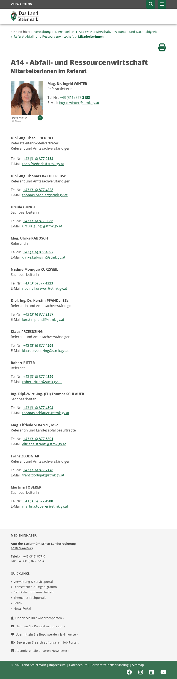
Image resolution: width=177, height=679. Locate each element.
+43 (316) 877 (75, 97)
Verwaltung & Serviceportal (33, 582)
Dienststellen (64, 32)
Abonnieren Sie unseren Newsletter (42, 651)
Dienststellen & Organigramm (35, 587)
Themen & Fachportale (30, 598)
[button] (150, 4)
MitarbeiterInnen (91, 36)
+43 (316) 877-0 (34, 556)
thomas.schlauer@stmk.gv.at (45, 413)
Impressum (57, 665)
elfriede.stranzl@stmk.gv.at (44, 444)
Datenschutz (78, 665)
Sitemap (138, 665)
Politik (18, 603)
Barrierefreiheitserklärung (110, 665)
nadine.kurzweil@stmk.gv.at (44, 288)
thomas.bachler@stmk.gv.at (45, 195)
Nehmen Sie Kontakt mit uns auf (39, 626)
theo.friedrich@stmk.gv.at (43, 163)
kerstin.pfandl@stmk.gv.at (43, 319)
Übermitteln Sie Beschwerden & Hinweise (46, 634)
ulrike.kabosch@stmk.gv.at (43, 257)
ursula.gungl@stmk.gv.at (42, 226)
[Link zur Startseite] (25, 16)
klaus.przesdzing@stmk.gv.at (45, 350)
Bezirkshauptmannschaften (34, 592)
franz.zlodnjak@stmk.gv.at (43, 475)
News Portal (22, 608)
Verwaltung (42, 32)
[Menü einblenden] (162, 4)
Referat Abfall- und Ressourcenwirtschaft (44, 36)
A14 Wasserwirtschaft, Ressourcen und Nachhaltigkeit (118, 32)
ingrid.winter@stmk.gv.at (79, 102)
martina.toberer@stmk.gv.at (45, 506)
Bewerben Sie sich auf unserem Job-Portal (47, 642)
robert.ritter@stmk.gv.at (42, 381)
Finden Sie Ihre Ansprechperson (39, 618)
